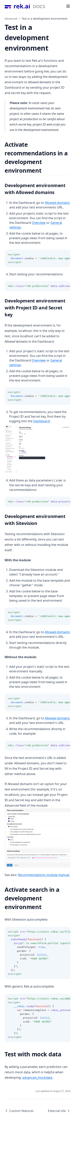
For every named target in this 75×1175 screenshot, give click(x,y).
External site (57, 1111)
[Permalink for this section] (44, 170)
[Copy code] (65, 254)
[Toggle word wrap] (59, 254)
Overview (39, 223)
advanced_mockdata (37, 1077)
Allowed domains (57, 203)
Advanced (11, 18)
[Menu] (68, 6)
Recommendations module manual (43, 875)
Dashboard (41, 421)
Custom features (21, 1111)
